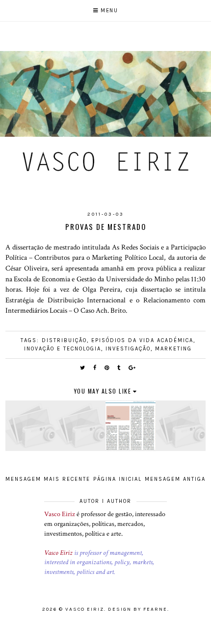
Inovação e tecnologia (62, 349)
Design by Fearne (137, 609)
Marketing (173, 349)
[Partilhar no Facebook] (95, 368)
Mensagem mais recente (47, 479)
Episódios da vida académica (142, 340)
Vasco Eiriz (59, 514)
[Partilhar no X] (83, 368)
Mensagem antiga (175, 479)
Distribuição (64, 340)
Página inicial (117, 479)
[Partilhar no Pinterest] (107, 368)
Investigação (128, 349)
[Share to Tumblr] (119, 368)
